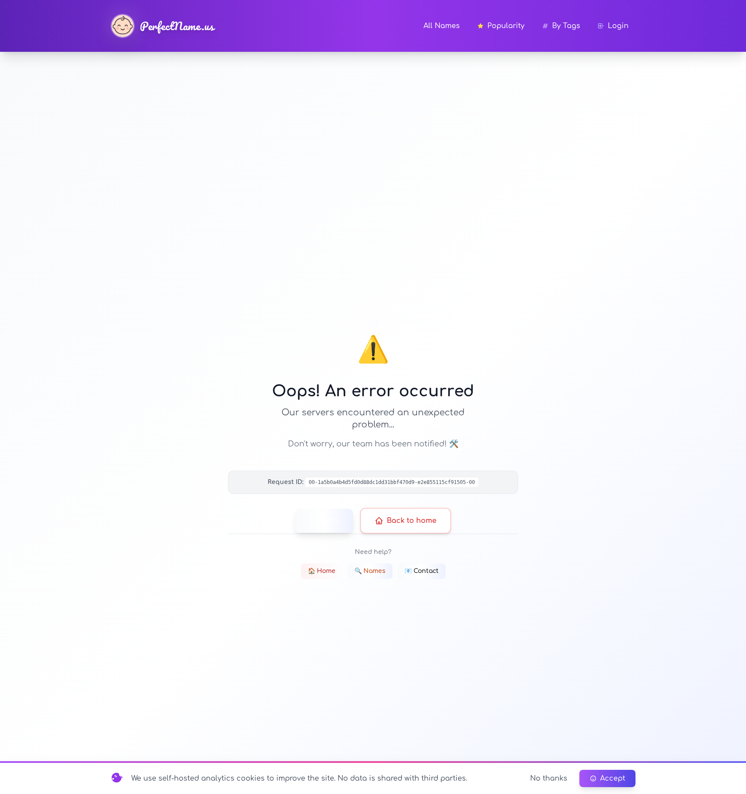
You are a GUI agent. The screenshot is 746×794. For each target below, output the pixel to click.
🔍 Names (370, 571)
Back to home (411, 521)
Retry (330, 521)
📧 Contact (422, 571)
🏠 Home (321, 571)
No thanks (548, 778)
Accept (612, 778)
